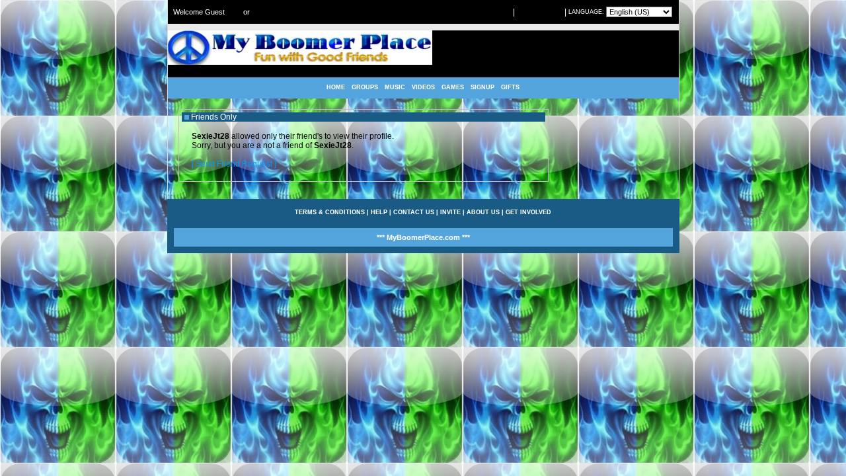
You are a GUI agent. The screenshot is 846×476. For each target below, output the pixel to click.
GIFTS (510, 87)
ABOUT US (483, 212)
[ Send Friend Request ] (234, 164)
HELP (379, 212)
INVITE (450, 212)
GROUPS (365, 87)
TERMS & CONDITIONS (330, 212)
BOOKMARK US (539, 12)
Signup (261, 12)
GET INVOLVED (528, 212)
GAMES (453, 87)
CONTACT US (413, 212)
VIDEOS (423, 87)
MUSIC (395, 87)
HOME (336, 87)
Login (234, 12)
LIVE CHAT (495, 12)
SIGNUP (482, 87)
